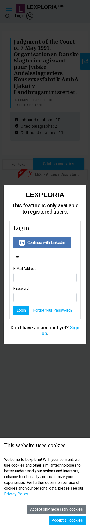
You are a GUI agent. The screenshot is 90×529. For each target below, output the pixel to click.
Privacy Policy (16, 494)
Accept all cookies (67, 520)
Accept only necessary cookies (56, 509)
